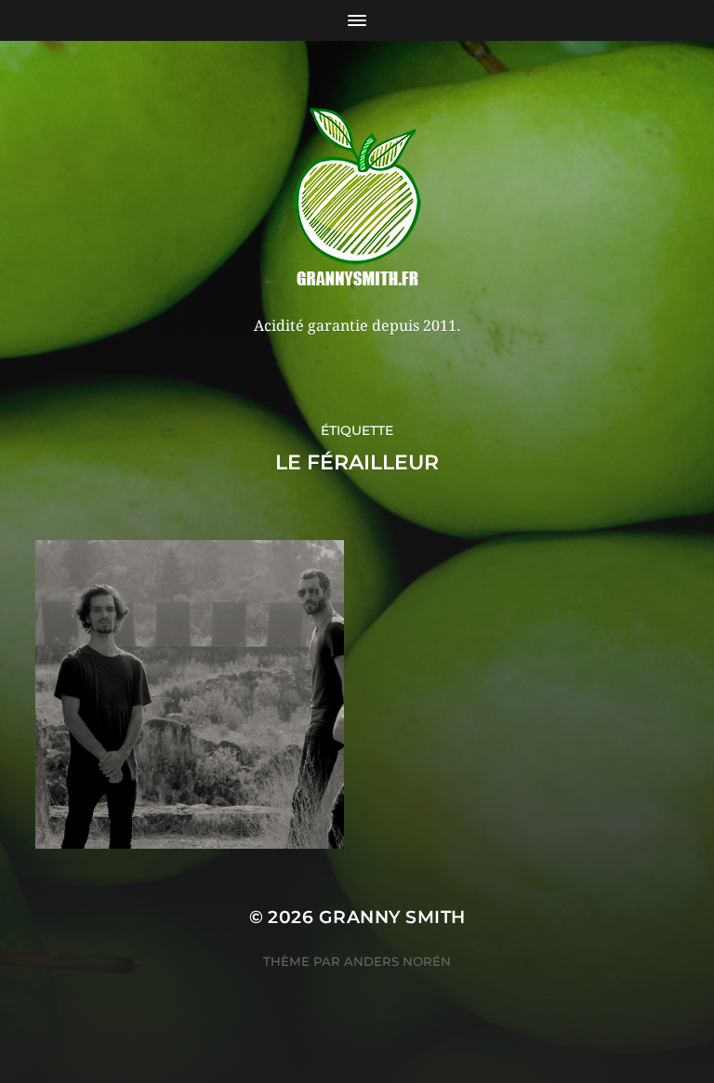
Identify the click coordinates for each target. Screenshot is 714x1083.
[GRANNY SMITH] (357, 199)
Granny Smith (392, 917)
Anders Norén (397, 961)
